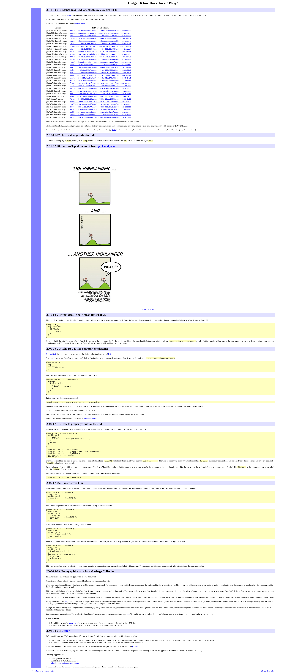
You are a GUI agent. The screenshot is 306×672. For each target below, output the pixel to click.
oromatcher (73, 623)
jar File (134, 646)
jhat (66, 601)
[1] (142, 597)
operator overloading (91, 418)
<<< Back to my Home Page (43, 671)
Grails (54, 354)
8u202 (114, 130)
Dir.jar (65, 630)
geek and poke (106, 146)
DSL (110, 354)
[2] (128, 614)
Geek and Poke (148, 309)
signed (69, 15)
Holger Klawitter (267, 671)
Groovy (49, 354)
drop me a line (79, 23)
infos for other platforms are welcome (65, 663)
